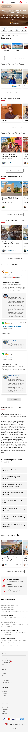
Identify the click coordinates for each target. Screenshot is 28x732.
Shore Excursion (17, 624)
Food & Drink (15, 620)
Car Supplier (5, 709)
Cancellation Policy (7, 682)
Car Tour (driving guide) (7, 634)
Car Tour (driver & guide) (20, 632)
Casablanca (24, 640)
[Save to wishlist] (20, 70)
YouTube (4, 696)
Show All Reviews (14, 399)
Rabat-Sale (10, 645)
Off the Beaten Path (6, 624)
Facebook (4, 693)
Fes (19, 640)
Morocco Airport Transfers (8, 611)
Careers (4, 711)
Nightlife (24, 624)
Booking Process (6, 660)
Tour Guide (5, 707)
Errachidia (3, 645)
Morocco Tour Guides (12, 605)
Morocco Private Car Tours (8, 609)
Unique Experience (6, 622)
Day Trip (24, 617)
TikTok (4, 698)
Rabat (9, 643)
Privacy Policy (5, 680)
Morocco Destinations (22, 611)
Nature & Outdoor (5, 620)
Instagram (4, 691)
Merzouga (21, 643)
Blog (3, 664)
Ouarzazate (4, 643)
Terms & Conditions (7, 678)
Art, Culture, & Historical (14, 617)
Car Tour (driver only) (6, 632)
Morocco (3, 605)
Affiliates (4, 713)
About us (4, 658)
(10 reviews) (16, 340)
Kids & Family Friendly (6, 626)
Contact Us (5, 673)
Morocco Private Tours (7, 607)
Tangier (15, 640)
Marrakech (4, 640)
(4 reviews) (16, 294)
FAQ (3, 676)
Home (3, 6)
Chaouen (15, 643)
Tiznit (16, 645)
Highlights (3, 617)
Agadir (9, 640)
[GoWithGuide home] (2, 2)
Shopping (14, 622)
